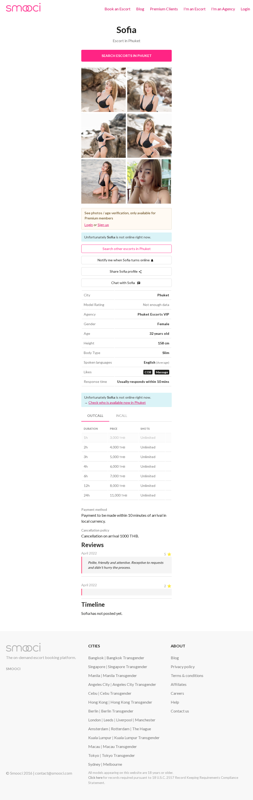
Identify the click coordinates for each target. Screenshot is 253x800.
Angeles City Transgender (134, 684)
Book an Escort (117, 8)
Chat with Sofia (124, 283)
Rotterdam (120, 728)
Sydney (94, 764)
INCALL (121, 416)
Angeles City (99, 684)
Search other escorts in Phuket (127, 249)
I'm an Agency (223, 8)
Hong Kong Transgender (131, 702)
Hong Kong (98, 702)
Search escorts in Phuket (127, 55)
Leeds (108, 719)
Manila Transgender (120, 675)
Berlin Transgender (117, 711)
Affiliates (179, 684)
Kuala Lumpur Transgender (137, 737)
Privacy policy (183, 666)
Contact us (180, 711)
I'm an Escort (195, 8)
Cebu (92, 693)
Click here (95, 778)
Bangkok (96, 657)
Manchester (145, 719)
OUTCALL (95, 416)
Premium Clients (164, 8)
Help (175, 702)
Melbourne (112, 764)
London (94, 719)
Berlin (93, 711)
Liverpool (124, 719)
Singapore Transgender (127, 666)
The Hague (141, 728)
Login (245, 8)
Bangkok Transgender (125, 657)
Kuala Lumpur (99, 737)
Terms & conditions (187, 675)
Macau (94, 746)
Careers (177, 693)
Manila (94, 675)
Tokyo (93, 755)
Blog (140, 8)
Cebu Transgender (115, 693)
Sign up (103, 225)
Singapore (96, 666)
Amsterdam (98, 728)
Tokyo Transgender (118, 755)
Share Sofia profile (124, 271)
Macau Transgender (120, 746)
